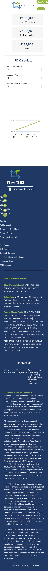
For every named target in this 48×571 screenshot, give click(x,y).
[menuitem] (19, 5)
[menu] (27, 5)
